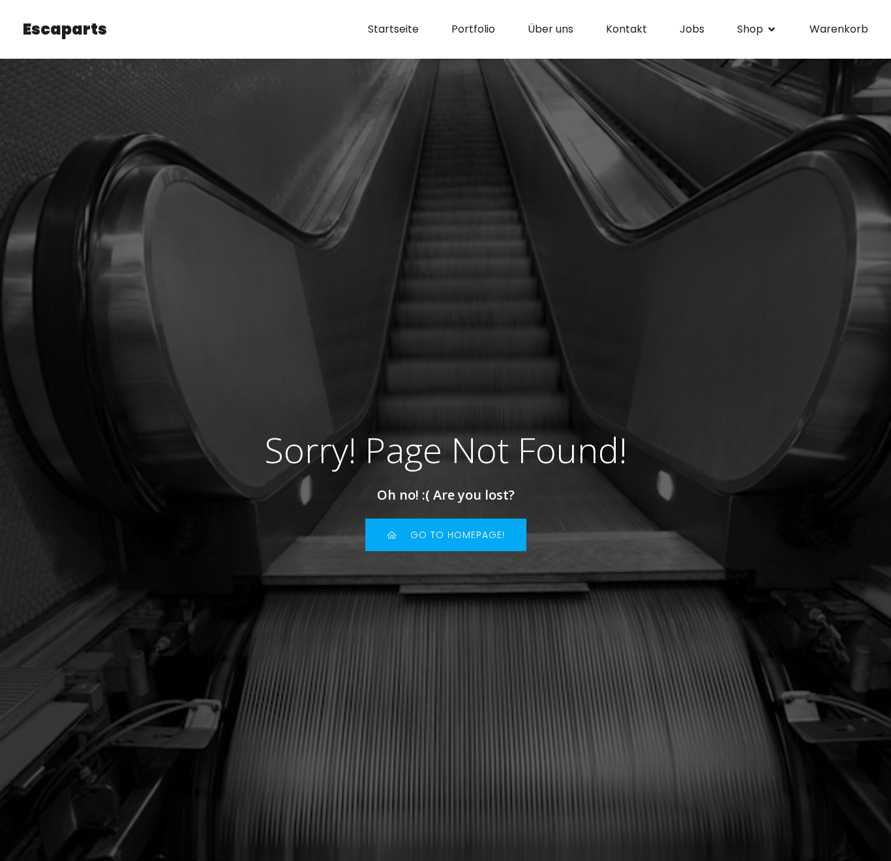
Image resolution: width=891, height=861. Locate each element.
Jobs (692, 29)
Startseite (393, 29)
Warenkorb (838, 29)
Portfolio (473, 29)
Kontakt (626, 29)
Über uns (550, 29)
